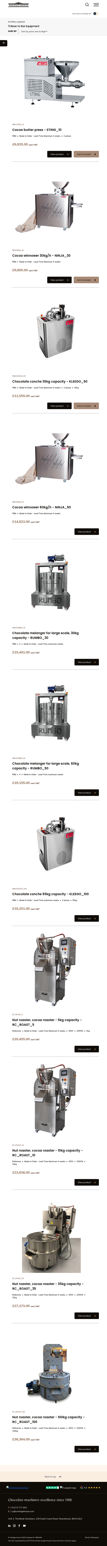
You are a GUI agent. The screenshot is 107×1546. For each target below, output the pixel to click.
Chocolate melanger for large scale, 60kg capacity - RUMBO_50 (45, 766)
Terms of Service (66, 1541)
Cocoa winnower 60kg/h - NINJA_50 (41, 507)
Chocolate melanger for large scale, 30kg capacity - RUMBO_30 (45, 635)
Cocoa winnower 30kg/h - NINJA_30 (41, 256)
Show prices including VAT (81, 13)
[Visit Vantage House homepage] (18, 4)
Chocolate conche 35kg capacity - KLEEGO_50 (49, 381)
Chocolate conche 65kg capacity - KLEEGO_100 (50, 894)
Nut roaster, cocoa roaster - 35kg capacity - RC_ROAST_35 (48, 1286)
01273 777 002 (17, 1507)
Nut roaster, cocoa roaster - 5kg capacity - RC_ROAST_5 (47, 1022)
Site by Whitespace (92, 1537)
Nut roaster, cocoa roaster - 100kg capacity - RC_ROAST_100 (48, 1420)
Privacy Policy (51, 1541)
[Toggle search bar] (87, 5)
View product (61, 154)
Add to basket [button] (84, 154)
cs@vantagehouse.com (21, 1511)
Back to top (50, 1476)
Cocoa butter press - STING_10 (36, 130)
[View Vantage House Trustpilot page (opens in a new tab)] (61, 1487)
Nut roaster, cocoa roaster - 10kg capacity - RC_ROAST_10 (47, 1153)
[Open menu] (96, 4)
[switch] (96, 14)
